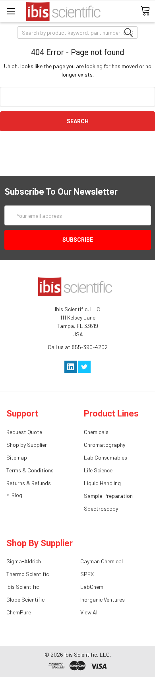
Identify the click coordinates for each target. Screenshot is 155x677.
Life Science (98, 470)
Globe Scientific (25, 599)
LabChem (91, 586)
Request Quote (24, 431)
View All (89, 612)
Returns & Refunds (28, 483)
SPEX (87, 573)
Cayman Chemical (101, 561)
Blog (17, 494)
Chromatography (104, 444)
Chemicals (96, 431)
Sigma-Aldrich (23, 561)
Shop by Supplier (26, 444)
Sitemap (16, 457)
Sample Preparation (108, 495)
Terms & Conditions (30, 470)
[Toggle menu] (11, 11)
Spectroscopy (101, 508)
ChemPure (18, 612)
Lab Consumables (105, 457)
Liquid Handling (102, 483)
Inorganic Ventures (102, 599)
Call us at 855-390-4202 (78, 346)
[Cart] (147, 11)
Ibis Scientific (22, 586)
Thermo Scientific (27, 573)
